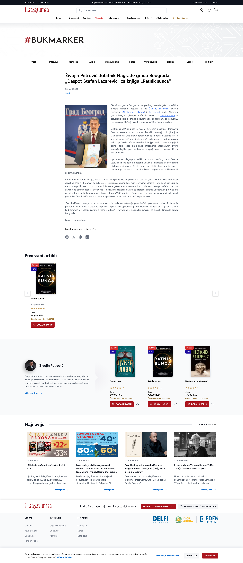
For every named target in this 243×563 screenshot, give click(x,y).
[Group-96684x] (209, 519)
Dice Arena (44, 2)
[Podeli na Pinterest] (80, 237)
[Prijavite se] (201, 10)
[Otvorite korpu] (216, 10)
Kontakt (215, 2)
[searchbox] (121, 10)
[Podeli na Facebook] (67, 237)
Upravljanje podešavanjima (168, 555)
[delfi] (160, 519)
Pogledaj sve (206, 424)
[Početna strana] (37, 10)
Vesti (67, 93)
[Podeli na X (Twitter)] (73, 237)
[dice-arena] (184, 519)
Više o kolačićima (64, 557)
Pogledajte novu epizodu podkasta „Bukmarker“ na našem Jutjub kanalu (121, 2)
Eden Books (30, 2)
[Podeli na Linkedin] (87, 237)
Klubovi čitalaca (200, 2)
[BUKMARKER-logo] (54, 40)
